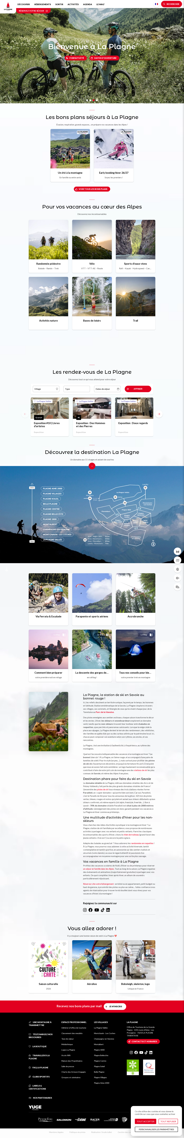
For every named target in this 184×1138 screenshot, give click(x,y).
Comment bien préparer (48, 672)
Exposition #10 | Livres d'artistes (47, 424)
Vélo (92, 263)
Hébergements (42, 4)
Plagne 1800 (99, 1050)
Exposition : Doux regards (133, 423)
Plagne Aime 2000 (101, 1083)
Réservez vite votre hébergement (98, 884)
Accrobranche (136, 616)
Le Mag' (100, 4)
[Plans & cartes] (177, 560)
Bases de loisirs (92, 320)
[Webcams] (177, 569)
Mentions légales (56, 1132)
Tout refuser (168, 1121)
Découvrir (24, 4)
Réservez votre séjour (31, 11)
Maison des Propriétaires (71, 1061)
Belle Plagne (99, 1072)
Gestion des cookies (126, 1132)
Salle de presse (67, 1066)
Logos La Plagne (68, 1050)
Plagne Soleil (99, 1066)
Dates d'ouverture (105, 58)
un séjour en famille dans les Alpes (98, 868)
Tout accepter (145, 1121)
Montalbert (99, 1044)
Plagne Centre (100, 1061)
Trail (135, 320)
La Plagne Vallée (44, 401)
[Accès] (177, 587)
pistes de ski (102, 789)
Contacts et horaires (144, 1041)
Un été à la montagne (70, 172)
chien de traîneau (131, 834)
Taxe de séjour (67, 1039)
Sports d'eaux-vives (135, 263)
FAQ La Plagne (40, 1067)
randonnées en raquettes (142, 843)
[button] (159, 414)
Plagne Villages (100, 1077)
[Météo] (177, 578)
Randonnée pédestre (48, 263)
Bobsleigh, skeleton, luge (135, 983)
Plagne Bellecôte (101, 1055)
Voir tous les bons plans (93, 189)
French (156, 4)
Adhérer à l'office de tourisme (73, 1028)
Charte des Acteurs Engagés (73, 1072)
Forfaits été (77, 58)
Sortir (59, 4)
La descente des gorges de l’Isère (91, 672)
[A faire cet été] (177, 551)
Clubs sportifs (41, 1076)
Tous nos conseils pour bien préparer (135, 672)
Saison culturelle (48, 983)
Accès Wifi (65, 1055)
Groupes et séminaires (71, 1077)
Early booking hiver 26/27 (113, 172)
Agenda (87, 4)
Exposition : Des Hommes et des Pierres (90, 424)
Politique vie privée (77, 1132)
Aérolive (92, 983)
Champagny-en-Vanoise (104, 1039)
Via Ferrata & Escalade (48, 616)
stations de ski (140, 770)
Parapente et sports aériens (92, 616)
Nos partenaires (42, 1098)
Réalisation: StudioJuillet (101, 1132)
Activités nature (48, 320)
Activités (73, 4)
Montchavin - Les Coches (104, 1033)
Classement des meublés (72, 1033)
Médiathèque (67, 1044)
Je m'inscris (115, 1006)
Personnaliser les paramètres (156, 1129)
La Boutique (39, 1046)
